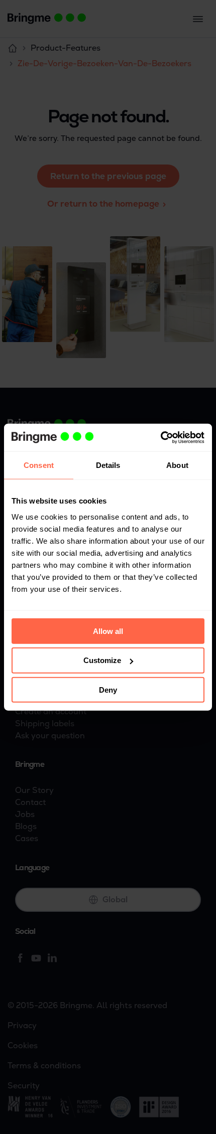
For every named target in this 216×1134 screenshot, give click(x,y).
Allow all (108, 630)
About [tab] (177, 465)
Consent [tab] (39, 465)
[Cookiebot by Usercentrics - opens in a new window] (160, 437)
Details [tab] (108, 465)
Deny (108, 690)
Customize (102, 660)
